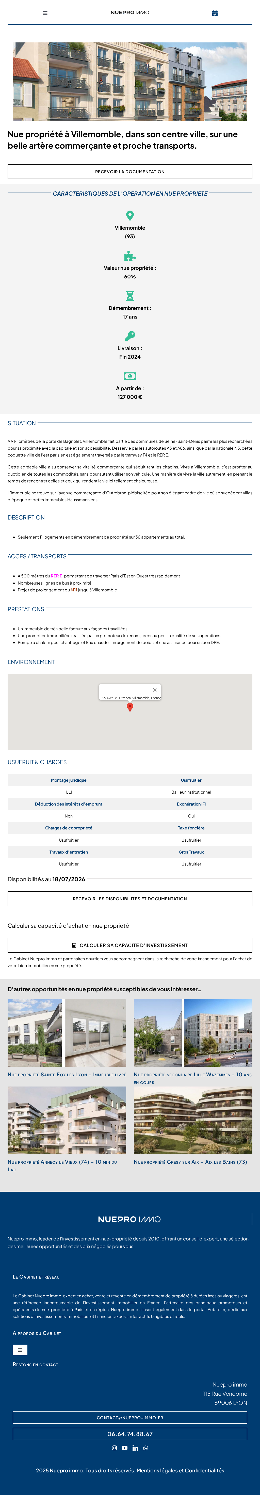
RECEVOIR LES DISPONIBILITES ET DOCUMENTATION (130, 898)
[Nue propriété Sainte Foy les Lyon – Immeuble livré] (67, 1033)
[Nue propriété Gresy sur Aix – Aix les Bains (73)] (193, 1120)
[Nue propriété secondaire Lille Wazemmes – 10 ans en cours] (193, 1033)
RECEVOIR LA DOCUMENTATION (130, 171)
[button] (130, 707)
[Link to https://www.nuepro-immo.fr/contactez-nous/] (215, 13)
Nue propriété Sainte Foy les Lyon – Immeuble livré (67, 1074)
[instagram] (114, 1448)
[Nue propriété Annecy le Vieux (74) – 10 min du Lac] (67, 1120)
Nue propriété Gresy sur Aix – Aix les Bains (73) (190, 1161)
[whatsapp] (145, 1448)
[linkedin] (135, 1448)
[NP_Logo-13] (130, 12)
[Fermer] (155, 690)
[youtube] (124, 1448)
